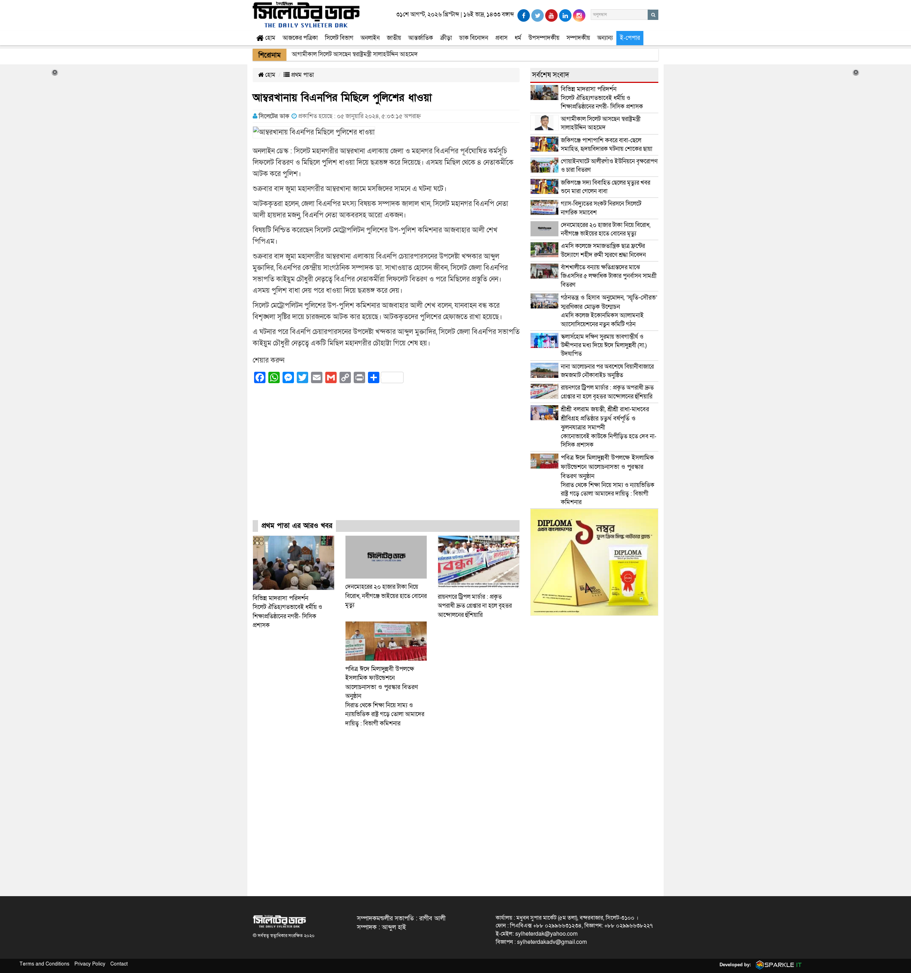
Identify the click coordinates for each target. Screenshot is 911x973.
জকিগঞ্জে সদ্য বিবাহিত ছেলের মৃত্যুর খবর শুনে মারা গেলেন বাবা (605, 187)
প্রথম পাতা (302, 75)
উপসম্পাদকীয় (543, 38)
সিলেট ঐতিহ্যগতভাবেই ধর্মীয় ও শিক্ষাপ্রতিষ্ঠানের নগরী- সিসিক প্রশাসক (602, 98)
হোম (269, 38)
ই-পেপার (630, 38)
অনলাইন (370, 38)
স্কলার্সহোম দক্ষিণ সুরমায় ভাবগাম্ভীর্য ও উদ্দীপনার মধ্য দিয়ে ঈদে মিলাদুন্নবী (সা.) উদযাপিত (604, 345)
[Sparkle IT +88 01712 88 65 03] (777, 964)
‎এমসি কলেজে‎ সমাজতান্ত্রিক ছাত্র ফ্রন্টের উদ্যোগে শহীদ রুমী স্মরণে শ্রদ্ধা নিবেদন (603, 250)
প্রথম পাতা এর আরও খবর (297, 525)
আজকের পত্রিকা (300, 38)
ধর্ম (518, 38)
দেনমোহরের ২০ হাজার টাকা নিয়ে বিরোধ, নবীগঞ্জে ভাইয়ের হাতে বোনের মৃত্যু (386, 596)
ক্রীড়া (446, 38)
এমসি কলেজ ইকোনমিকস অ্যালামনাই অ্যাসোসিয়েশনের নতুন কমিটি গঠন (609, 311)
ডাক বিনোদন (473, 38)
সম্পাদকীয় (578, 38)
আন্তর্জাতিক (420, 38)
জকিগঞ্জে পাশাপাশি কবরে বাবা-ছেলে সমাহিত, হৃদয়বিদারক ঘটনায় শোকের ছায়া (606, 144)
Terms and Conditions (44, 964)
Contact (119, 964)
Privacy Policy (89, 964)
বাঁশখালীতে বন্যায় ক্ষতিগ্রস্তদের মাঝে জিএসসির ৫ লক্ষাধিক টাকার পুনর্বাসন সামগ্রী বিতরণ (609, 276)
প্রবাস (501, 38)
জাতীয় (394, 38)
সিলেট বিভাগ (339, 38)
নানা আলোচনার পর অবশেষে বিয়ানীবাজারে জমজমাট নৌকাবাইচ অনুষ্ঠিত (607, 371)
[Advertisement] (386, 458)
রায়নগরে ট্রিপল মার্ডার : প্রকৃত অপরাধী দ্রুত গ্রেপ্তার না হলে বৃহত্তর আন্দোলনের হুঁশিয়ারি (475, 606)
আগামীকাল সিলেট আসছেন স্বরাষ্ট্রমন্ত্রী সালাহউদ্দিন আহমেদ (601, 123)
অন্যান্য (605, 38)
